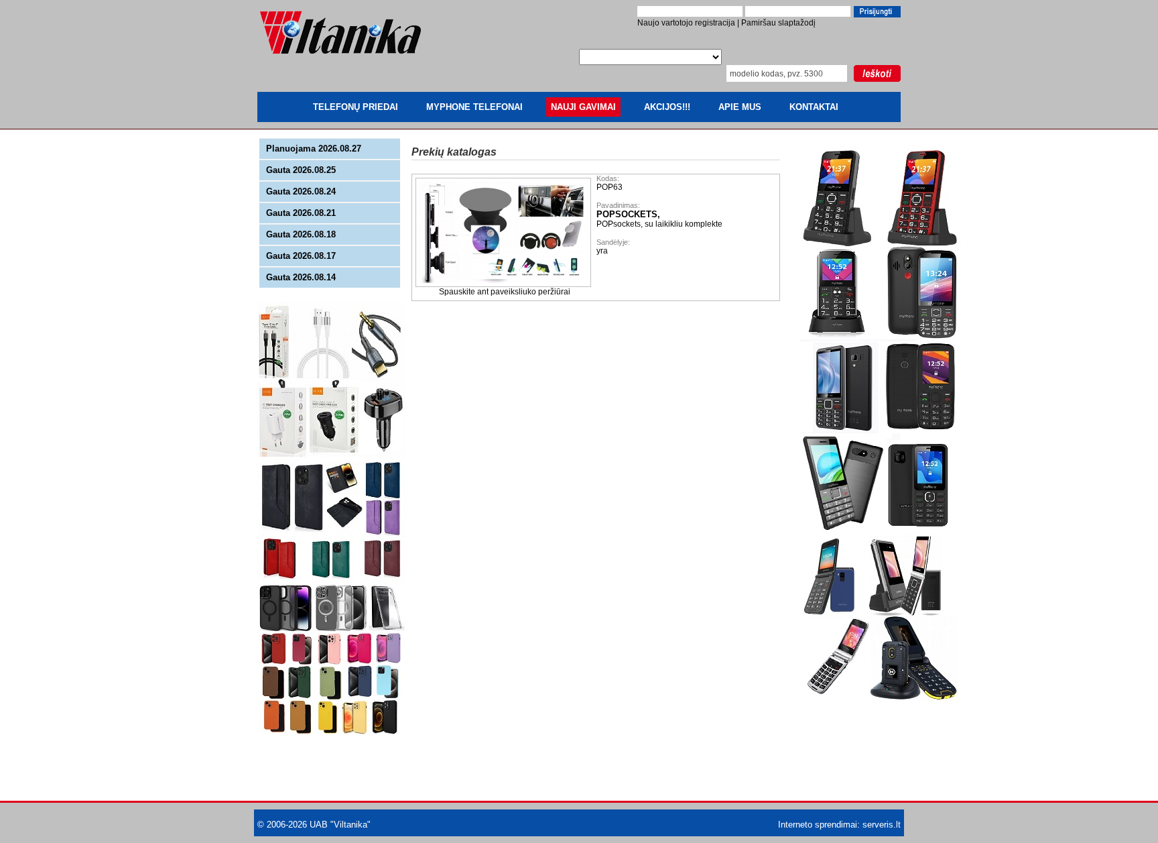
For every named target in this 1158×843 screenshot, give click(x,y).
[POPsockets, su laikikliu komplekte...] (504, 284)
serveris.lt (881, 825)
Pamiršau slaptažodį (778, 22)
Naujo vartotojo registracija (686, 22)
